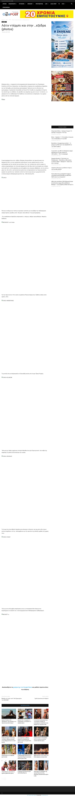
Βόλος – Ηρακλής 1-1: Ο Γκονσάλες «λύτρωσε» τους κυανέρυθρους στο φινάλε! (62, 138)
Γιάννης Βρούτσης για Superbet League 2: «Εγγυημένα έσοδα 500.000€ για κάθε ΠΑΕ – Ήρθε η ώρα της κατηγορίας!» (61, 175)
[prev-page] (2, 779)
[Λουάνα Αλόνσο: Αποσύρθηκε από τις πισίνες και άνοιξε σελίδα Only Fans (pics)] (41, 731)
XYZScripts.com (45, 795)
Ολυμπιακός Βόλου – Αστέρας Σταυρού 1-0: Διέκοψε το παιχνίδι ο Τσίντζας (61, 131)
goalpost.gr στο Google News (22, 687)
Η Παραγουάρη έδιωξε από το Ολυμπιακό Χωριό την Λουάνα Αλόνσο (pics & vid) (24, 757)
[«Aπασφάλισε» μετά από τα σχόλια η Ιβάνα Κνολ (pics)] (9, 765)
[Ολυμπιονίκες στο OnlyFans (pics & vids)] (9, 749)
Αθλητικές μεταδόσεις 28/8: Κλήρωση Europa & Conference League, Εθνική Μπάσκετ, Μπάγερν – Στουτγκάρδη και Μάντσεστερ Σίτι (62, 183)
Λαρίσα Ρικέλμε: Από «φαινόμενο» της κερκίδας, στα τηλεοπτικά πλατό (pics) (9, 721)
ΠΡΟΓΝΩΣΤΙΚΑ (39, 3)
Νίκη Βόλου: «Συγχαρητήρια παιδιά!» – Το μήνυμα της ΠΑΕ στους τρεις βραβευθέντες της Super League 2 (61, 145)
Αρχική (3, 19)
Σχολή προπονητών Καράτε (41, 698)
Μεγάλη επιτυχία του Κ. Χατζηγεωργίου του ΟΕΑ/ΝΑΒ (12, 699)
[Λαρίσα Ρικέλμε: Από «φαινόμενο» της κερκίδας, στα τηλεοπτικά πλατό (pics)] (9, 714)
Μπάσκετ (30, 3)
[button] (71, 4)
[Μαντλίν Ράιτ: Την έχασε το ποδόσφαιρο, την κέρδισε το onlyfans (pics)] (25, 714)
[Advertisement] (62, 113)
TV (59, 3)
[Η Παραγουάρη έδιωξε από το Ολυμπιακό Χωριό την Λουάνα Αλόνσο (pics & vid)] (25, 749)
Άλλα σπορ (53, 3)
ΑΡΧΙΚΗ (5, 3)
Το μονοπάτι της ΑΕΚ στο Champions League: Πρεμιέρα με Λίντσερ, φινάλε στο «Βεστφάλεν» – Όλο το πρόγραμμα (62, 152)
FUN (63, 3)
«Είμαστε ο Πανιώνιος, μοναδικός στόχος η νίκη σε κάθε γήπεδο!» (61, 168)
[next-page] (5, 779)
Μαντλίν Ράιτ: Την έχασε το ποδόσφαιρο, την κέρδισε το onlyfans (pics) (24, 721)
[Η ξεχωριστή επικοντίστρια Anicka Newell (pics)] (25, 765)
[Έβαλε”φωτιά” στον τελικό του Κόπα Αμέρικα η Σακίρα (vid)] (41, 749)
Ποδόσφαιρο (12, 3)
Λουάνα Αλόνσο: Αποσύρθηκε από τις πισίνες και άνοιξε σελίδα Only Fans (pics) (40, 739)
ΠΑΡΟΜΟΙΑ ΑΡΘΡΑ (25, 705)
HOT (10, 19)
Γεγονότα (21, 3)
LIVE (46, 3)
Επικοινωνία (6, 7)
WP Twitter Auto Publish (31, 795)
